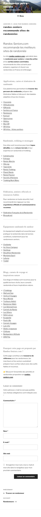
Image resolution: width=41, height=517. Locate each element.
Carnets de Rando (10, 310)
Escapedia (7, 318)
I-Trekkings (7, 290)
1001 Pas (6, 337)
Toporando (7, 167)
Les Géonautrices (10, 307)
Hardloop (6, 250)
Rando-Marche (9, 161)
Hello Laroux (8, 315)
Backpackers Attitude (11, 334)
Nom (5, 431)
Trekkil (6, 261)
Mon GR (6, 124)
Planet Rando (8, 172)
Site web (6, 454)
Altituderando (8, 105)
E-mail (6, 442)
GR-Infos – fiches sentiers (13, 129)
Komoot (6, 116)
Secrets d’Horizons (10, 178)
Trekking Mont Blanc (11, 180)
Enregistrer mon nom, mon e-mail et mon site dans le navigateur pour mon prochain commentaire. (18, 467)
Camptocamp (8, 156)
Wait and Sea (8, 293)
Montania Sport (9, 256)
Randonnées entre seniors (15, 5)
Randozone (7, 113)
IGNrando (7, 108)
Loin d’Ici (6, 326)
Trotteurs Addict (9, 301)
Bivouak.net (7, 215)
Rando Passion (9, 175)
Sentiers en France (10, 110)
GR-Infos (6, 127)
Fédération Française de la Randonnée (18, 213)
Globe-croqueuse (10, 329)
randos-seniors (29, 24)
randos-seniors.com (17, 56)
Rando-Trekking (9, 170)
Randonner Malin (9, 304)
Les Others (7, 312)
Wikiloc (6, 121)
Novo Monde (8, 299)
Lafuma (6, 258)
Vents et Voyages (10, 296)
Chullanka (7, 245)
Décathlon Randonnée (11, 253)
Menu (22, 16)
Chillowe (6, 331)
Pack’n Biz (7, 320)
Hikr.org (6, 164)
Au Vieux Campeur (10, 247)
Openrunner (8, 119)
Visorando (7, 102)
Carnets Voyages (10, 323)
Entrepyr (6, 159)
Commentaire (9, 401)
